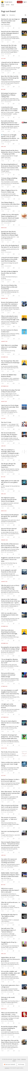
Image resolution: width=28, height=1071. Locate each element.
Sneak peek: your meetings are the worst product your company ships (10, 20)
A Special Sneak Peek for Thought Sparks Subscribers (9, 156)
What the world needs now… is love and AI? (10, 903)
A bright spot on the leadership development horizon (8, 705)
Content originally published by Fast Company (10, 249)
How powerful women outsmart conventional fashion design (8, 674)
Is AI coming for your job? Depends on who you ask (9, 571)
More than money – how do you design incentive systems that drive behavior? (10, 793)
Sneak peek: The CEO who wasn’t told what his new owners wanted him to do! (9, 47)
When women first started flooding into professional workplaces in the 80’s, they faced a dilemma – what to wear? (10, 679)
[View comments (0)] (8, 28)
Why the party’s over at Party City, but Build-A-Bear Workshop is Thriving (10, 587)
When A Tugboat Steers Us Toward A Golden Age (9, 191)
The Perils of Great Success (9, 752)
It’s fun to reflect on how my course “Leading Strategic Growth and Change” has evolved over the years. (10, 455)
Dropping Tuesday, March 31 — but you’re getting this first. (10, 237)
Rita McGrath (8, 26)
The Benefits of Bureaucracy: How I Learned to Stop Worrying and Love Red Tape (10, 545)
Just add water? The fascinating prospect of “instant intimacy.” (8, 930)
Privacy (14, 1059)
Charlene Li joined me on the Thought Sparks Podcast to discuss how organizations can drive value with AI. (10, 68)
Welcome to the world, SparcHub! (8, 998)
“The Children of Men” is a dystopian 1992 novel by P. (10, 920)
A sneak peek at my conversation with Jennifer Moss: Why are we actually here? (9, 108)
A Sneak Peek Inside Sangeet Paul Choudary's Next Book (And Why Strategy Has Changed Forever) (10, 259)
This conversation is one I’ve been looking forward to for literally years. (10, 182)
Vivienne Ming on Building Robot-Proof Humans (9, 179)
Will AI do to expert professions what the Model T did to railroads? (10, 890)
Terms (18, 1059)
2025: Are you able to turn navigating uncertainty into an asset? (9, 614)
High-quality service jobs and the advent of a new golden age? (10, 482)
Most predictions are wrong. (8, 350)
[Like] (2, 554)
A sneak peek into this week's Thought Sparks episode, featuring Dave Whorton (9, 194)
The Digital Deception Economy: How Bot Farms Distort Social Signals (9, 499)
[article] (14, 23)
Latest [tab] (3, 15)
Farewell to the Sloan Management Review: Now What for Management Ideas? (10, 122)
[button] (2, 4)
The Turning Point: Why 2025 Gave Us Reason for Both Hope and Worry (10, 362)
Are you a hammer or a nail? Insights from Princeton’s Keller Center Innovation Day (10, 691)
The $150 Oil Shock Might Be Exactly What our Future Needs (9, 273)
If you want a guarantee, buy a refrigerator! (10, 986)
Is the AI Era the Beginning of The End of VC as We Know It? (10, 246)
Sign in (25, 2)
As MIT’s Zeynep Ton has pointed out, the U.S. (10, 486)
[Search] (25, 15)
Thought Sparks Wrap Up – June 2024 (10, 835)
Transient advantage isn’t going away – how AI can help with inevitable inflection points (10, 736)
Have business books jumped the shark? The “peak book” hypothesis (9, 516)
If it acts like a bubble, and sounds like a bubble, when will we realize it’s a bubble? (10, 973)
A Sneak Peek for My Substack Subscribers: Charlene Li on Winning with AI (10, 64)
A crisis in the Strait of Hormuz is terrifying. (9, 277)
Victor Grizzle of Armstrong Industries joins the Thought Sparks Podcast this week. (10, 82)
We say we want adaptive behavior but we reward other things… (10, 722)
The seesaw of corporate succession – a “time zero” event (9, 819)
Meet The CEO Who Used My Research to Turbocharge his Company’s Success (10, 77)
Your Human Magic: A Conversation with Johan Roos (10, 203)
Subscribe (19, 2)
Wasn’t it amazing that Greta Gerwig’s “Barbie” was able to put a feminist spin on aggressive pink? (10, 783)
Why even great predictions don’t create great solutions (9, 806)
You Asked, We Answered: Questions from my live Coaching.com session (9, 860)
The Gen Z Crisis (6, 422)
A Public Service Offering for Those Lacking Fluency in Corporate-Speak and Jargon (10, 216)
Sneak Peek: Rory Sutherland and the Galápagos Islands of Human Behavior (10, 33)
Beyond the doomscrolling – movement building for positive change (9, 1028)
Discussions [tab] (12, 15)
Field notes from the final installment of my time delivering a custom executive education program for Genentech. (10, 710)
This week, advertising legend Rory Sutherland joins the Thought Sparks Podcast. (10, 37)
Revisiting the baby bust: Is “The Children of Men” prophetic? (9, 916)
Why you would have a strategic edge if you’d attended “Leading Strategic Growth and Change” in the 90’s (10, 451)
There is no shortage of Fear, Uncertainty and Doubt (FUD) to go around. (9, 636)
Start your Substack (10, 1064)
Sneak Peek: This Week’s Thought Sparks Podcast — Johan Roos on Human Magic (9, 233)
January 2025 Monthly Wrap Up (9, 563)
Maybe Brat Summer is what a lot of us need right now (10, 780)
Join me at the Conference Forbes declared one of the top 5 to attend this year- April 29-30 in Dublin (10, 601)
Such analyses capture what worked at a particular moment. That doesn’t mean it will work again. (10, 308)
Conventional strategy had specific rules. (9, 263)
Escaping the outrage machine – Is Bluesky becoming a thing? (10, 648)
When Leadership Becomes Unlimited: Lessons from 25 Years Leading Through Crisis (10, 317)
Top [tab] (7, 15)
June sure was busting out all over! (10, 832)
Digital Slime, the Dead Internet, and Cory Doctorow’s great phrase (10, 959)
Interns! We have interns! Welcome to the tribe (9, 529)
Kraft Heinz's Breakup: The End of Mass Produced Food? (10, 391)
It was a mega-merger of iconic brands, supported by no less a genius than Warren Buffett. (10, 394)
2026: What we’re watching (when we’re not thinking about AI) (9, 347)
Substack (7, 1068)
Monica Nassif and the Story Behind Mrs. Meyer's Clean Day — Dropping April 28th (10, 152)
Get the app (21, 1064)
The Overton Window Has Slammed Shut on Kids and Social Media (9, 287)
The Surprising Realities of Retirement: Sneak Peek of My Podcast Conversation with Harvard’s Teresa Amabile (10, 166)
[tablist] (8, 15)
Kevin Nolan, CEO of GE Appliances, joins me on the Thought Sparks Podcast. (10, 51)
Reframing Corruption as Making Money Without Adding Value (8, 95)
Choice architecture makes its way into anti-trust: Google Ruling (10, 764)
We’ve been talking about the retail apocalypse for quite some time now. (10, 591)
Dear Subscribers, (5, 24)
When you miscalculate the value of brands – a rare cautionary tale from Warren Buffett (10, 1014)
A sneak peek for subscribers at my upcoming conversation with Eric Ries (10, 99)
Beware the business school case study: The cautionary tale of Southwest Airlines (9, 304)
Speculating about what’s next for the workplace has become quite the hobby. (10, 848)
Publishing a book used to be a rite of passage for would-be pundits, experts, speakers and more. (10, 520)
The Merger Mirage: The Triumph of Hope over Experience (8, 465)
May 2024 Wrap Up (6, 878)
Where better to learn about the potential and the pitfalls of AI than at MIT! (10, 665)
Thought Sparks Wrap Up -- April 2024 (9, 943)
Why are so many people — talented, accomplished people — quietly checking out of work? (10, 113)
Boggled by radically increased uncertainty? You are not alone (10, 559)
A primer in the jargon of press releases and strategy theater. (8, 220)
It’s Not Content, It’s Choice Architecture (9, 331)
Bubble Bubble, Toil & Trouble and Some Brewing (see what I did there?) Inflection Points (10, 874)
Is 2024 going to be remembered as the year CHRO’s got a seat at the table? (10, 946)
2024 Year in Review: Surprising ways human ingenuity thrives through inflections (9, 631)
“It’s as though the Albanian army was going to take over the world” (9, 661)
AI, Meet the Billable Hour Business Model (9, 375)
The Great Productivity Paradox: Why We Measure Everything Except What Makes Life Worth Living (9, 434)
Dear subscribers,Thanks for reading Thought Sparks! (10, 170)
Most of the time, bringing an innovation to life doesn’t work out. (9, 754)
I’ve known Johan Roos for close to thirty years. (9, 206)
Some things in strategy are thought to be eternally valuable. (10, 1018)
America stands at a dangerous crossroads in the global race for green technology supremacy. (9, 411)
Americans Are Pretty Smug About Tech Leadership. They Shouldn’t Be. (10, 407)
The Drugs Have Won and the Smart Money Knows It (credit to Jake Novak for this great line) (10, 1042)
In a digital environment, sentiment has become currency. (10, 503)
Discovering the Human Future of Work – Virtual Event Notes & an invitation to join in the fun (10, 843)
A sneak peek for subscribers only (9, 140)
